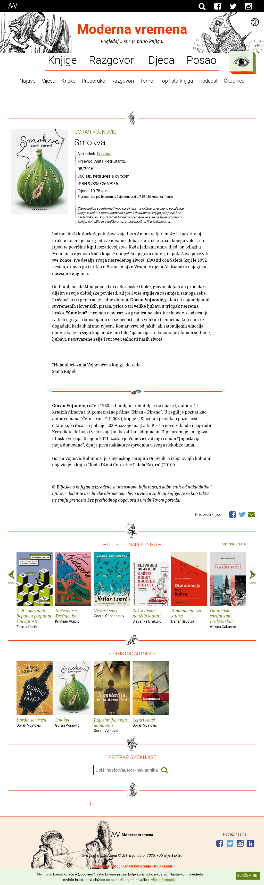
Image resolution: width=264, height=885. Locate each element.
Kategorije (241, 61)
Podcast (208, 81)
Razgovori (112, 60)
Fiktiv (177, 855)
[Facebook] (217, 6)
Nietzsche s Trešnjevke (67, 616)
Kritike (68, 81)
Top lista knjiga (176, 81)
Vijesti (48, 81)
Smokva (67, 722)
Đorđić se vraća (31, 722)
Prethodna (11, 577)
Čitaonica (234, 81)
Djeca (161, 60)
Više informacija (164, 880)
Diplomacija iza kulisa (186, 616)
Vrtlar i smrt (109, 613)
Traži (164, 770)
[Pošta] (251, 513)
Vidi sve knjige (234, 544)
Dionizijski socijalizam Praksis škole (223, 618)
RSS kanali (163, 866)
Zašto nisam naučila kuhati (147, 616)
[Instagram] (248, 6)
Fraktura (104, 153)
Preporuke (93, 81)
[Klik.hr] (250, 844)
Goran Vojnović (95, 132)
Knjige (62, 60)
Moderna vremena (132, 29)
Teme (146, 81)
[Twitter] (233, 6)
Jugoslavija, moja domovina (110, 725)
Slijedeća (253, 577)
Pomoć (114, 866)
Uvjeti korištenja (137, 866)
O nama (98, 866)
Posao (201, 60)
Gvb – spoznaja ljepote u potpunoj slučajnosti (33, 618)
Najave (28, 81)
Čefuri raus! (145, 722)
